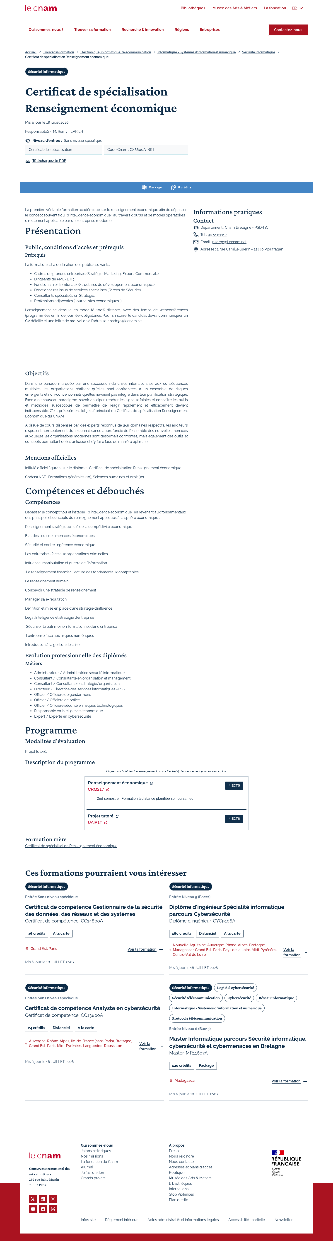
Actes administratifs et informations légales (183, 1220)
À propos (177, 1145)
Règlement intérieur (121, 1220)
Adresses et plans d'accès (190, 1167)
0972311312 (217, 235)
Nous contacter (182, 1162)
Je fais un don (92, 1172)
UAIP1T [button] (95, 822)
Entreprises (210, 29)
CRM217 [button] (96, 789)
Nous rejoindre (181, 1156)
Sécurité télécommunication (196, 998)
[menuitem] (193, 8)
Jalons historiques (96, 1151)
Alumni (87, 1167)
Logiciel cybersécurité (235, 987)
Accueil (30, 52)
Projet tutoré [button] (100, 816)
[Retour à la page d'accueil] (41, 8)
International (179, 1189)
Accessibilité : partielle (246, 1220)
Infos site (88, 1220)
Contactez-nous (288, 30)
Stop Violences (181, 1194)
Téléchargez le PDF (49, 161)
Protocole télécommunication (197, 1018)
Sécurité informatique (258, 52)
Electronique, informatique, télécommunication (115, 52)
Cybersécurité (239, 998)
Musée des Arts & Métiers (190, 1178)
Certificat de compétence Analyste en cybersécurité (92, 1008)
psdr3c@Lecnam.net (229, 242)
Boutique (176, 1172)
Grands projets (93, 1178)
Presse (174, 1151)
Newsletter (284, 1220)
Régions (182, 29)
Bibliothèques (180, 1183)
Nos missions (92, 1156)
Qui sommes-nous (97, 1145)
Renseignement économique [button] (118, 782)
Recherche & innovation (143, 29)
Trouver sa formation (92, 29)
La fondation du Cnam (99, 1162)
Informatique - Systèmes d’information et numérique (196, 52)
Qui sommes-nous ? (46, 29)
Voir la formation (142, 949)
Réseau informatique (276, 998)
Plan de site (178, 1200)
